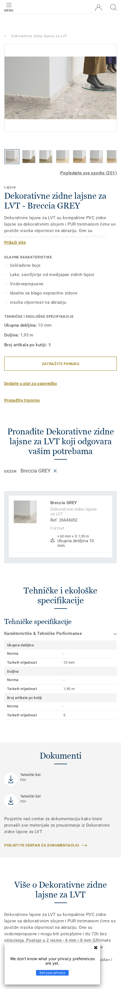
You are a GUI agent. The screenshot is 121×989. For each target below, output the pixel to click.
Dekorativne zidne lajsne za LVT (39, 36)
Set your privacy (52, 973)
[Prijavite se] (98, 7)
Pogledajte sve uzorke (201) (88, 173)
